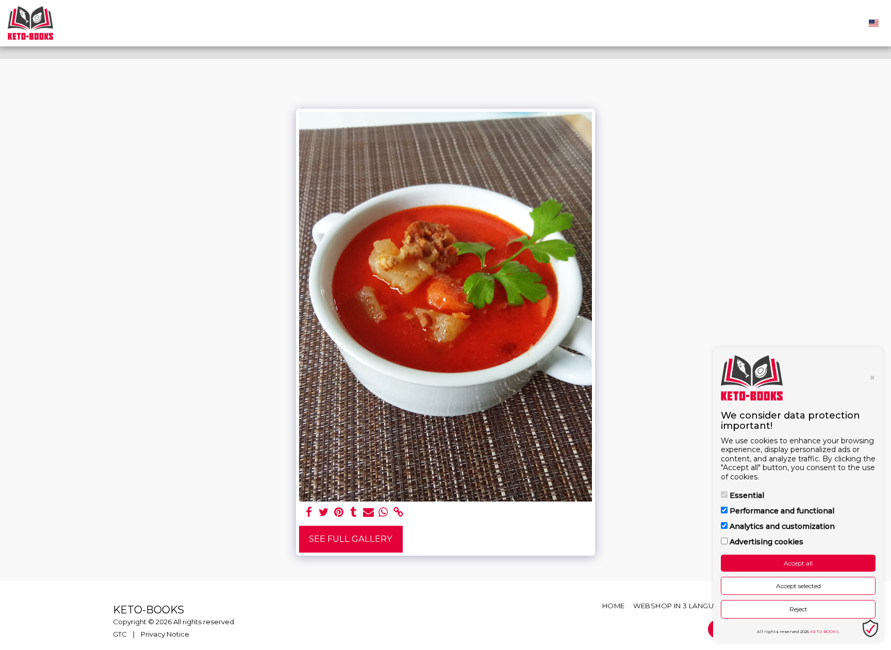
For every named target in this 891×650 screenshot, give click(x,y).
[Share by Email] (368, 512)
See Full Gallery (350, 539)
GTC (120, 634)
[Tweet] (323, 512)
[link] (398, 512)
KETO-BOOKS (824, 631)
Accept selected (798, 586)
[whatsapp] (383, 512)
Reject (798, 609)
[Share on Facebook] (309, 512)
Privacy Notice (165, 634)
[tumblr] (353, 512)
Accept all (798, 563)
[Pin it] (338, 512)
